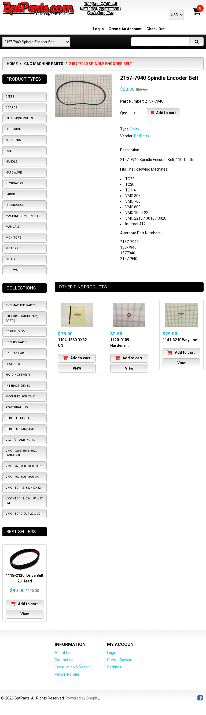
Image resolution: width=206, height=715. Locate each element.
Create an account (125, 29)
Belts (134, 129)
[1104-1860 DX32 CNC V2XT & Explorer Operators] (77, 315)
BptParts (141, 136)
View (77, 368)
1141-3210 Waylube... (181, 340)
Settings (114, 667)
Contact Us (64, 660)
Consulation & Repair (72, 667)
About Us (62, 652)
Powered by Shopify (82, 698)
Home (12, 64)
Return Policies (67, 674)
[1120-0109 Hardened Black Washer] (129, 315)
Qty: (123, 113)
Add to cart (165, 112)
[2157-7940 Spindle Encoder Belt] (83, 77)
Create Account (120, 660)
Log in (98, 29)
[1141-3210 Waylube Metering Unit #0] (181, 315)
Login (111, 652)
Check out (155, 29)
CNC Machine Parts (43, 64)
